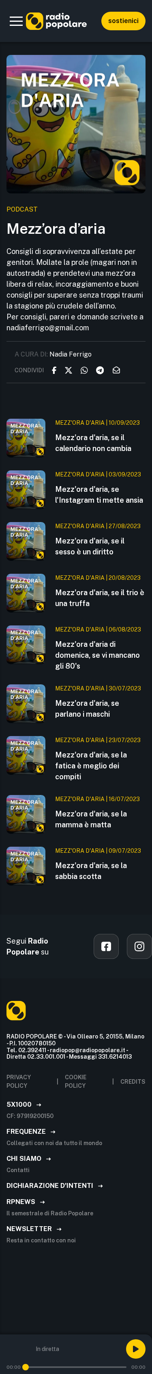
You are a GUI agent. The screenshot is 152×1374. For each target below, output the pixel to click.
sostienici (123, 21)
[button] (16, 21)
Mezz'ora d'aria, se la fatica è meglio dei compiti (91, 766)
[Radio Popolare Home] (56, 21)
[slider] (25, 1367)
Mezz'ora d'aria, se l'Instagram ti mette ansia (99, 494)
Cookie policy (75, 1081)
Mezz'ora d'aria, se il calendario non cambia (93, 443)
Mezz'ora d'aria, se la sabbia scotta (91, 871)
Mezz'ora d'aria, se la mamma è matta (91, 819)
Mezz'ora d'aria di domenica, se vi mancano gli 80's (97, 655)
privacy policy (18, 1081)
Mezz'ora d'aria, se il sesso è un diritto (89, 546)
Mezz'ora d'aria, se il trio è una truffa (99, 598)
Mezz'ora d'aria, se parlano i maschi (87, 708)
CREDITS (133, 1081)
